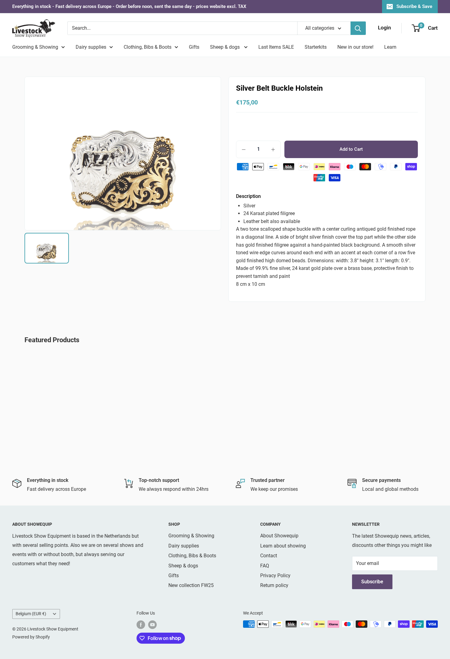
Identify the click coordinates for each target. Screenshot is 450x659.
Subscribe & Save (414, 6)
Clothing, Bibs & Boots (147, 47)
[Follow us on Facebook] (141, 624)
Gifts (194, 47)
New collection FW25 (191, 585)
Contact (268, 556)
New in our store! (355, 47)
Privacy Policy (275, 575)
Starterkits (316, 47)
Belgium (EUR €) (31, 613)
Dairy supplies (91, 47)
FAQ (264, 566)
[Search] (358, 28)
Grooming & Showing (35, 47)
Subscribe (372, 582)
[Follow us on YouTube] (152, 624)
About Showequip (279, 536)
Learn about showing (283, 546)
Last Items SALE (276, 47)
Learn (390, 47)
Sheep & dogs (225, 47)
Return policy (274, 585)
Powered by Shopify (31, 636)
